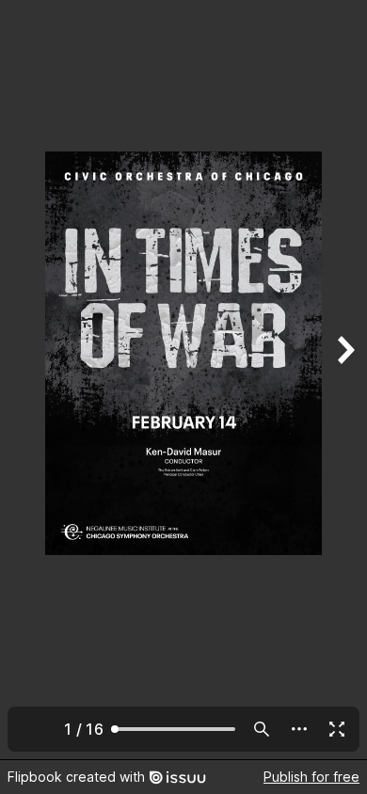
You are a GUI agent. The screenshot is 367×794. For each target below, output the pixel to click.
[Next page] (344, 379)
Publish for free (311, 777)
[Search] (261, 729)
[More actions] (299, 729)
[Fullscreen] (337, 729)
